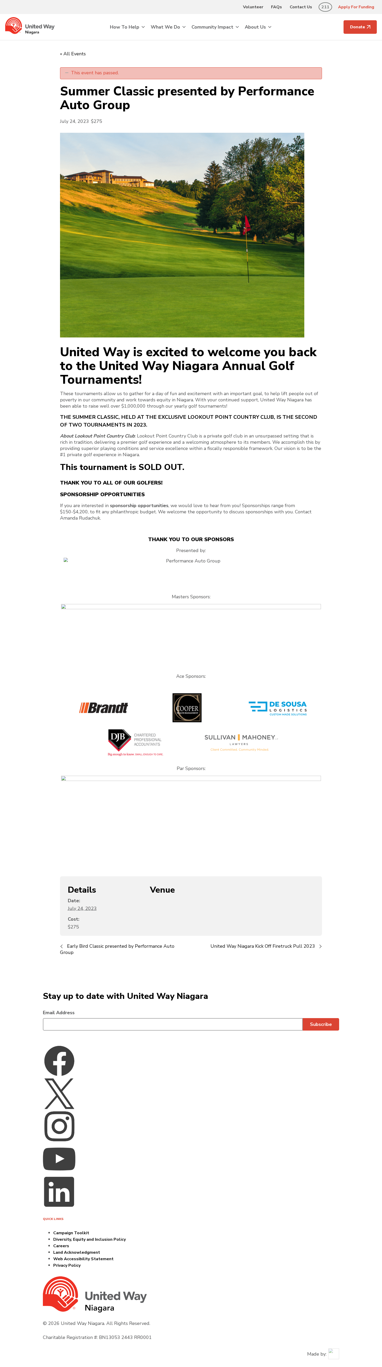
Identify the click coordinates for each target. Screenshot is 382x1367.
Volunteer (253, 7)
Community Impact (212, 27)
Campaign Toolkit (71, 1233)
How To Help (124, 27)
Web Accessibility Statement (83, 1259)
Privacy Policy (67, 1265)
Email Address (59, 1013)
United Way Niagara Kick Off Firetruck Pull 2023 (263, 946)
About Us (255, 27)
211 (325, 7)
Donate (357, 27)
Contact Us (301, 7)
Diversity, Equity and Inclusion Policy (89, 1239)
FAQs (276, 7)
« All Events (73, 54)
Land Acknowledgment (76, 1252)
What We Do (165, 27)
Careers (61, 1246)
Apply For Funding (356, 7)
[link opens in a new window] (59, 1060)
